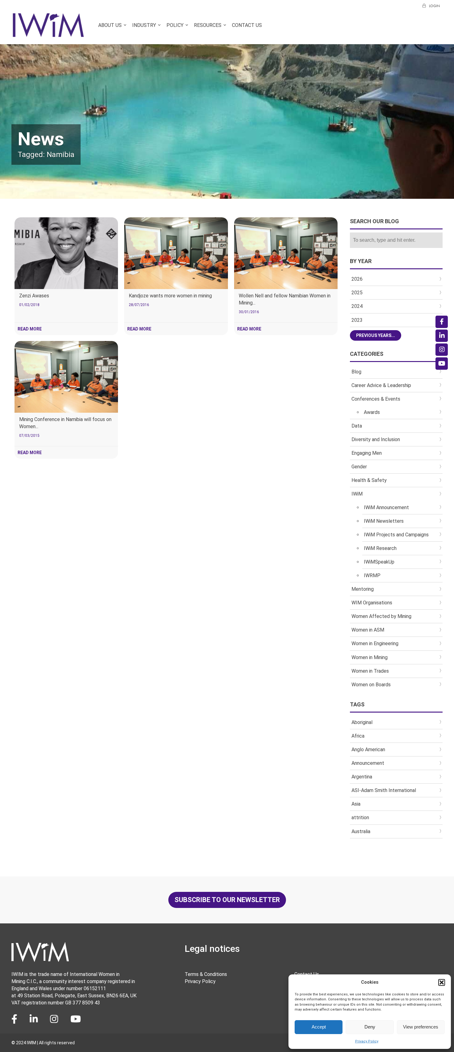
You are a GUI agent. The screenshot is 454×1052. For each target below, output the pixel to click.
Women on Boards (371, 685)
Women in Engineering (374, 643)
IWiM (357, 494)
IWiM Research (380, 548)
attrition (360, 817)
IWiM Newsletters (384, 521)
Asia (355, 804)
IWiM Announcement (386, 507)
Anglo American (368, 749)
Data (356, 426)
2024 (357, 306)
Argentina (361, 777)
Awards (372, 412)
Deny (369, 1026)
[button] (442, 982)
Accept (319, 1026)
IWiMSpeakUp (379, 562)
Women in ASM (367, 630)
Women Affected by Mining (381, 616)
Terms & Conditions (206, 974)
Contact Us (247, 25)
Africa (357, 736)
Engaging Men (366, 453)
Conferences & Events (375, 399)
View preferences (420, 1026)
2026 (357, 279)
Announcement (367, 763)
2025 (357, 293)
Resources (207, 25)
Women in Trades (370, 671)
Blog (356, 372)
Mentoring (362, 589)
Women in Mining (369, 657)
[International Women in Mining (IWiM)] (48, 34)
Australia (360, 831)
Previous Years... (375, 335)
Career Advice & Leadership (381, 385)
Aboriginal (361, 722)
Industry (144, 25)
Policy (174, 25)
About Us (110, 25)
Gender (359, 467)
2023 (357, 320)
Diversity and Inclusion (375, 439)
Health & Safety (369, 480)
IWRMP (372, 575)
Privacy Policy (366, 1041)
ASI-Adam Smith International (383, 790)
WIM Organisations (371, 603)
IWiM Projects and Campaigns (396, 535)
